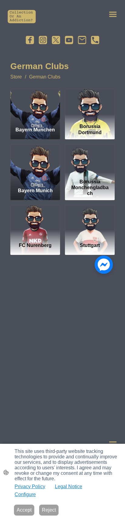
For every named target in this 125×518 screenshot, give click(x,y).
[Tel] (95, 40)
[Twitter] (56, 40)
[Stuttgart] (90, 221)
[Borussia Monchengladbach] (90, 160)
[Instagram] (43, 40)
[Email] (82, 40)
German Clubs (44, 76)
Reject (49, 510)
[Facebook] (30, 40)
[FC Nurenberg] (35, 221)
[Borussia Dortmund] (90, 105)
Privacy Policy (30, 486)
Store (16, 76)
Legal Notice (68, 486)
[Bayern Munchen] (35, 105)
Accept (24, 510)
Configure (25, 494)
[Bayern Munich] (35, 160)
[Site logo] (21, 16)
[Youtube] (69, 40)
